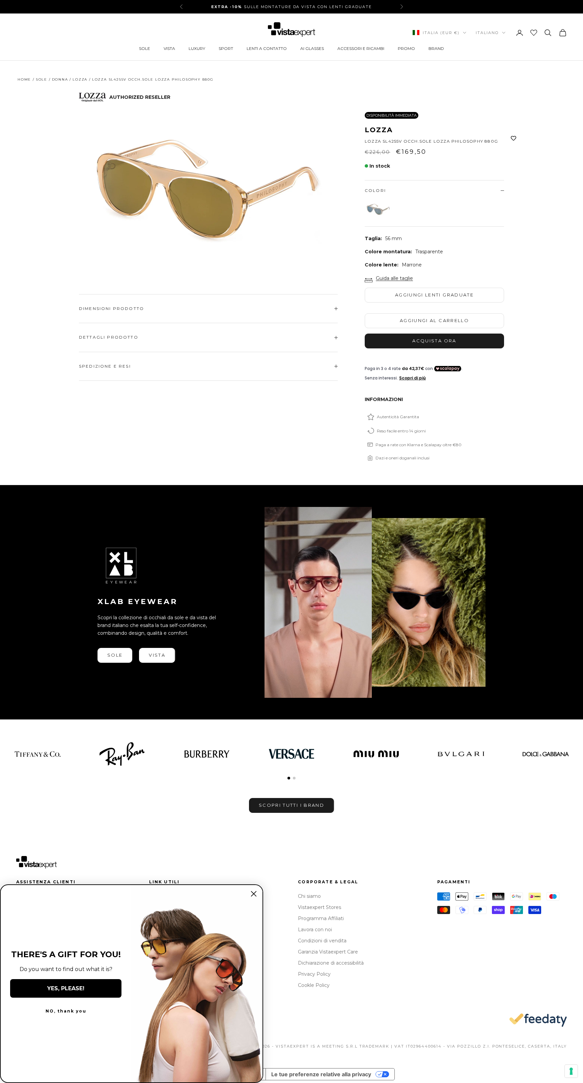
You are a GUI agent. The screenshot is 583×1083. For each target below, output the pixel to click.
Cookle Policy (314, 985)
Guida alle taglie (394, 278)
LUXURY (197, 48)
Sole (41, 79)
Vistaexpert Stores (319, 907)
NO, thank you (66, 1011)
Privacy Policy (314, 974)
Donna (60, 79)
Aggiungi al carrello (434, 320)
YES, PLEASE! (65, 988)
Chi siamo (309, 896)
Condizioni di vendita (322, 941)
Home (24, 79)
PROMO (406, 48)
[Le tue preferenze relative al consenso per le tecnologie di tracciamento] (571, 1071)
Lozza (80, 79)
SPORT (226, 48)
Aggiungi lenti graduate (434, 294)
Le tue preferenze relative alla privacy (321, 1074)
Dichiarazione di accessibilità (331, 963)
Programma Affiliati (321, 918)
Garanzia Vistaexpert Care (328, 952)
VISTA (169, 48)
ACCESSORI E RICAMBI (360, 48)
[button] (288, 778)
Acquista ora (434, 340)
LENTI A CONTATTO (267, 48)
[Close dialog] (254, 894)
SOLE (144, 48)
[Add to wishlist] (513, 138)
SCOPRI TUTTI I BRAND (291, 805)
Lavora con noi (315, 930)
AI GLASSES (312, 48)
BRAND (436, 48)
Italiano (487, 32)
